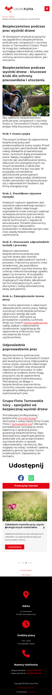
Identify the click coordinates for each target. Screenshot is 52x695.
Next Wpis (26, 575)
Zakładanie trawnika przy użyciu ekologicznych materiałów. (24, 526)
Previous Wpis (26, 570)
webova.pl (31, 692)
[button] (21, 478)
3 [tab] (23, 563)
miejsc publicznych (35, 322)
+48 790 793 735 (33, 670)
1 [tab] (18, 563)
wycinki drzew (27, 418)
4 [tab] (26, 563)
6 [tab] (31, 563)
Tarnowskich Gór (21, 424)
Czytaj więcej (14, 547)
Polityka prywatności (26, 688)
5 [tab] (28, 563)
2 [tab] (21, 563)
